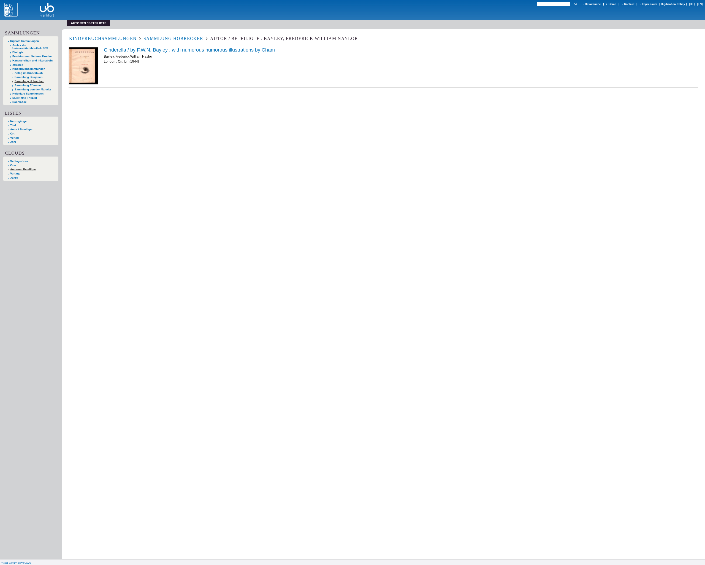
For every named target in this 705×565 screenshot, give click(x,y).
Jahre (14, 177)
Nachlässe (19, 101)
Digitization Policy (673, 4)
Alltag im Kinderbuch (29, 72)
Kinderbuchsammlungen (28, 68)
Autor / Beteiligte (21, 129)
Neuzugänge (18, 121)
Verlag (14, 137)
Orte (13, 165)
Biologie (17, 52)
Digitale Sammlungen (24, 40)
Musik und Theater (24, 97)
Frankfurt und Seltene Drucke (32, 56)
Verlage (15, 173)
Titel (13, 125)
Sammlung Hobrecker (29, 81)
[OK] (575, 4)
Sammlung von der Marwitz (33, 89)
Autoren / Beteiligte (23, 169)
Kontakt (629, 4)
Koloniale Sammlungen (28, 93)
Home (612, 4)
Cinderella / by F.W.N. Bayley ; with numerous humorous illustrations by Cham (189, 50)
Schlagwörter (19, 161)
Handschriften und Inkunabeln (32, 60)
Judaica (17, 64)
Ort (12, 133)
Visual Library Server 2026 (16, 562)
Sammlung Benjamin (28, 77)
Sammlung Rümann (28, 85)
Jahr (13, 141)
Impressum (649, 4)
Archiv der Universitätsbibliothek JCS (30, 47)
